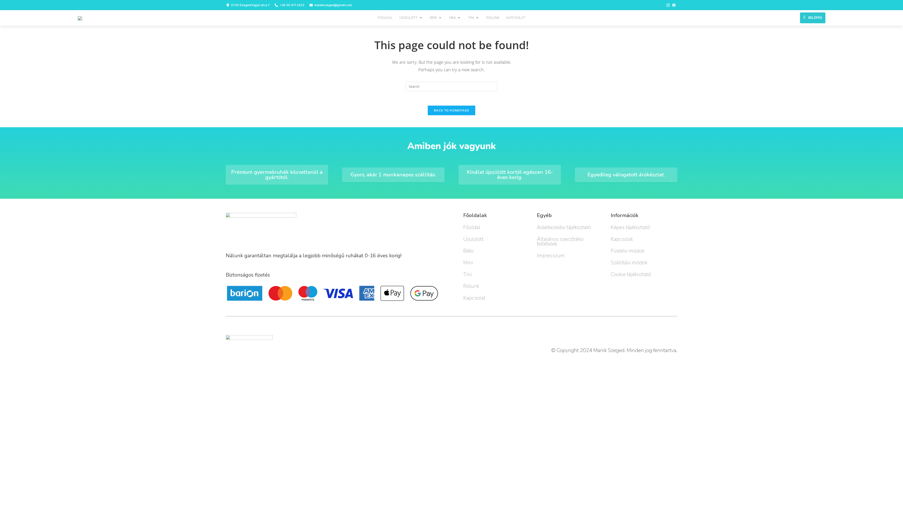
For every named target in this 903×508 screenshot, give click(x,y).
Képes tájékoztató (630, 227)
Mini (468, 262)
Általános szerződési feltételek (560, 241)
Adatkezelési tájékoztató (564, 227)
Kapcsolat (474, 298)
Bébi (468, 251)
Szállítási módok (629, 262)
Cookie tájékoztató (631, 274)
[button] (411, 18)
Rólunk (471, 286)
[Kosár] (794, 17)
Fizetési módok (627, 251)
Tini (467, 274)
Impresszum (551, 255)
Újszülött (473, 239)
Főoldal (471, 227)
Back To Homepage (451, 110)
